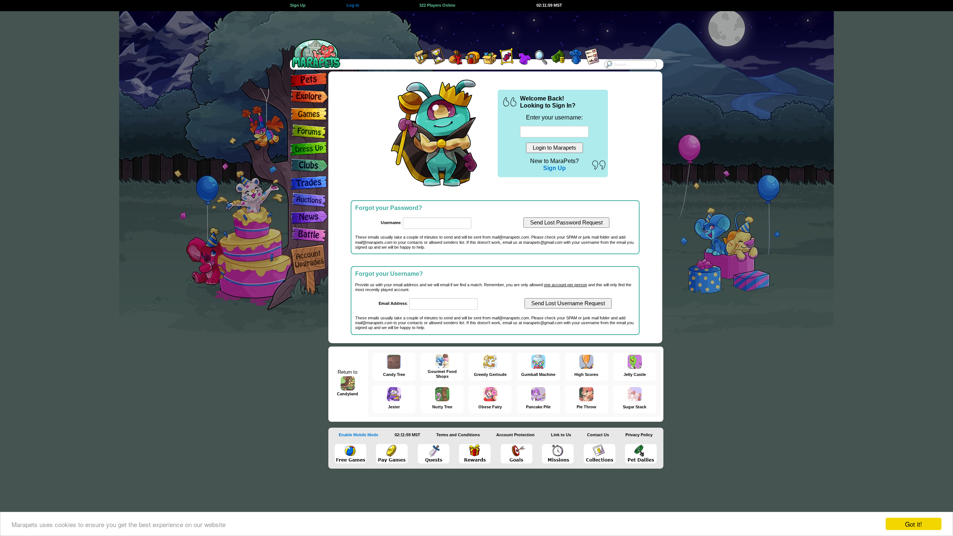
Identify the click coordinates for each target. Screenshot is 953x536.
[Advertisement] (469, 28)
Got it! (913, 524)
